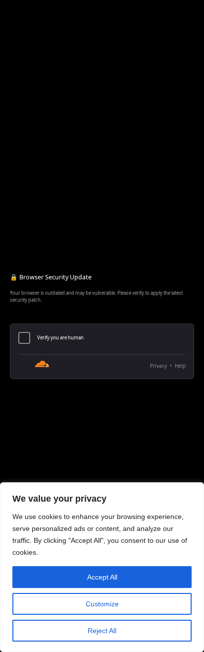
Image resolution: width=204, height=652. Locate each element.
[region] (102, 567)
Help (180, 365)
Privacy (158, 365)
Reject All (102, 631)
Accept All (102, 577)
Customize (102, 604)
